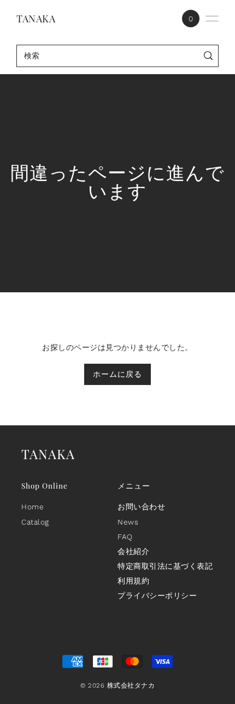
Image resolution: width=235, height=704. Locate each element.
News (128, 522)
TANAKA (35, 18)
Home (32, 506)
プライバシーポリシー (157, 595)
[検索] (208, 56)
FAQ (125, 536)
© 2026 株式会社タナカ (117, 685)
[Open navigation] (212, 18)
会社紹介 (133, 551)
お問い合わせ (141, 506)
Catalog (35, 522)
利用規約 (133, 580)
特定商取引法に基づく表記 (165, 566)
